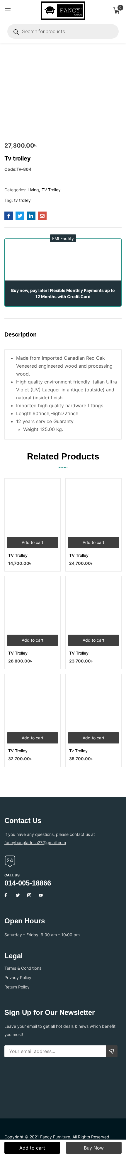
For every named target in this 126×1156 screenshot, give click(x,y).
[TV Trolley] (32, 506)
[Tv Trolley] (93, 702)
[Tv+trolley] (20, 216)
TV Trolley (51, 189)
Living (33, 189)
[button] (63, 238)
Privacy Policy (17, 977)
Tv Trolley (78, 750)
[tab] (22, 339)
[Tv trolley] (8, 216)
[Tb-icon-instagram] (29, 895)
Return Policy (17, 986)
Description (20, 334)
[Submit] (112, 1051)
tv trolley (22, 200)
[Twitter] (18, 895)
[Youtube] (41, 895)
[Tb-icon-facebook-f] (6, 895)
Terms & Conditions (22, 968)
